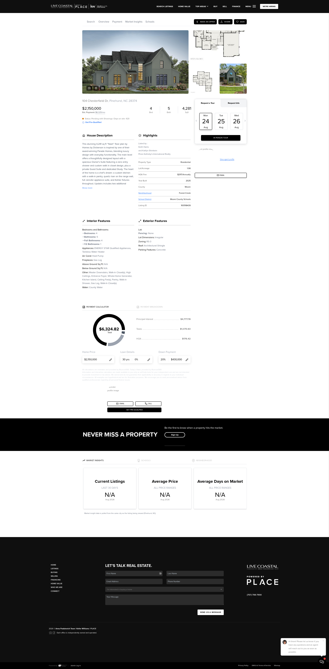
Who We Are (56, 587)
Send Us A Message (210, 612)
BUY (215, 6)
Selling (54, 576)
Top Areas (200, 6)
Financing (56, 580)
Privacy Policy (243, 665)
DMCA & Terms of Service (261, 665)
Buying (54, 572)
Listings (54, 569)
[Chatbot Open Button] (322, 662)
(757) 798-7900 (254, 595)
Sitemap (277, 665)
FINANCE (236, 6)
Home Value (184, 6)
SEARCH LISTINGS (165, 6)
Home (53, 565)
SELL (225, 6)
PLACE (93, 629)
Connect (55, 591)
